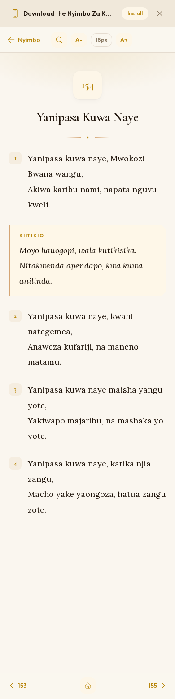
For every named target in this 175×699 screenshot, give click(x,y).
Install (135, 13)
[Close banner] (160, 13)
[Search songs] (59, 40)
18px (101, 39)
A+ (124, 40)
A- (79, 40)
